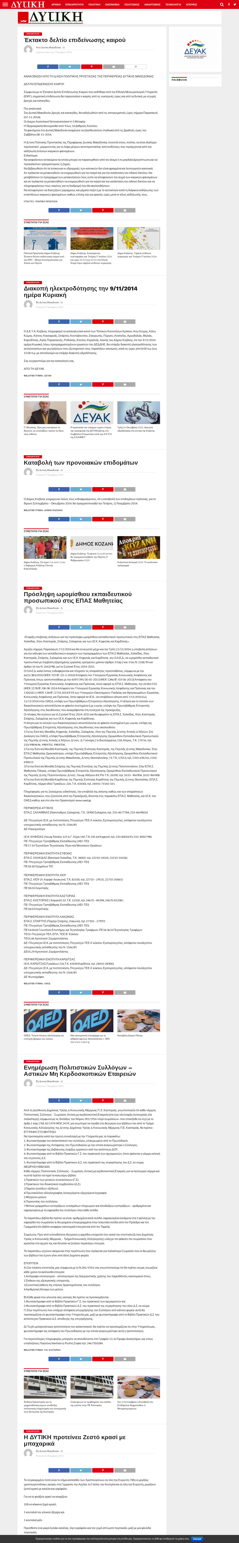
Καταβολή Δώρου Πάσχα (130, 1035)
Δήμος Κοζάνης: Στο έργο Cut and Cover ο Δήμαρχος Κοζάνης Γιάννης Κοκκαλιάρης (44, 565)
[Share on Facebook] (48, 65)
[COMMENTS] (136, 65)
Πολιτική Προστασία (46, 201)
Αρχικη (56, 4)
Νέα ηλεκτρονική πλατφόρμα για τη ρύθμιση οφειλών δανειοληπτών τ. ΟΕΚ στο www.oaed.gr (90, 1038)
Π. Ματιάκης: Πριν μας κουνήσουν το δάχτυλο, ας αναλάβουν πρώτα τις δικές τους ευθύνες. (44, 430)
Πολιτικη (94, 4)
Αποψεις (191, 4)
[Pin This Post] (91, 65)
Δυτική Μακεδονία (51, 47)
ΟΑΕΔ (47, 983)
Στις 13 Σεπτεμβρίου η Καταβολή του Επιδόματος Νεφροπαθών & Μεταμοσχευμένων (135, 1405)
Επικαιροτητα (74, 4)
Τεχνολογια (173, 4)
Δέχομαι (197, 1539)
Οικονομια (112, 4)
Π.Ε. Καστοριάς (52, 1350)
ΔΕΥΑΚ (48, 375)
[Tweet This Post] (69, 65)
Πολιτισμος (131, 4)
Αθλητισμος (152, 4)
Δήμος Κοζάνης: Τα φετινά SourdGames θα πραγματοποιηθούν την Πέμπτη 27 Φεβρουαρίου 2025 (91, 556)
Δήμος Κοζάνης (53, 510)
